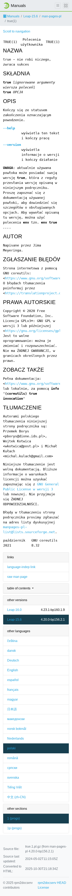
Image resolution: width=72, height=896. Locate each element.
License (43, 887)
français (12, 689)
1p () (14, 828)
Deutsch (13, 660)
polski (11, 748)
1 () (13, 818)
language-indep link (21, 567)
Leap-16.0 (14, 609)
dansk (11, 650)
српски (12, 767)
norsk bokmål (16, 728)
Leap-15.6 (30, 16)
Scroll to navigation (16, 31)
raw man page (17, 576)
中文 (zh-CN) (16, 797)
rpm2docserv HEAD (52, 882)
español (13, 680)
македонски (16, 719)
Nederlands (15, 738)
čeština (12, 641)
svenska (13, 777)
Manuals (12, 16)
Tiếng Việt (14, 787)
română (12, 758)
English (12, 670)
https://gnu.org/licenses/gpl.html (38, 331)
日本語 (12, 709)
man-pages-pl (51, 16)
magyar (12, 699)
